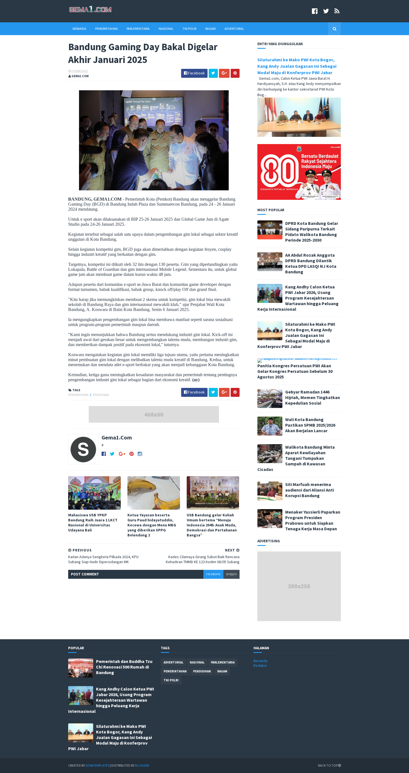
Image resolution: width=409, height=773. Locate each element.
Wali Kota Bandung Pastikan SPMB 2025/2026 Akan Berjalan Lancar (310, 425)
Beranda (79, 28)
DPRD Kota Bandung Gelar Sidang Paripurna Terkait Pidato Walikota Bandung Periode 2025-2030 (311, 231)
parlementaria (223, 662)
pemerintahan (78, 395)
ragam (222, 671)
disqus (231, 574)
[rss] (337, 11)
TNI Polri (189, 28)
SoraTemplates (97, 765)
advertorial (173, 662)
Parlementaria (138, 28)
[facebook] (315, 11)
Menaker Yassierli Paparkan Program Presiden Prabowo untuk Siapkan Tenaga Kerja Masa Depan (312, 520)
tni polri (171, 680)
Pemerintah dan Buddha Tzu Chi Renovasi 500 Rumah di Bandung (124, 666)
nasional (197, 662)
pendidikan (101, 395)
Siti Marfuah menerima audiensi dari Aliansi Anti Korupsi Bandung (309, 490)
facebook (213, 574)
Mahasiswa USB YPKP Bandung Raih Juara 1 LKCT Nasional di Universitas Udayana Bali (92, 522)
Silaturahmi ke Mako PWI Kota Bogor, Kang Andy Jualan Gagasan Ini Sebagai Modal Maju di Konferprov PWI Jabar (297, 66)
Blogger (142, 765)
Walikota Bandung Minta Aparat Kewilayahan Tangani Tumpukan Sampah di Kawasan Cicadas (296, 458)
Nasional (166, 28)
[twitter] (326, 11)
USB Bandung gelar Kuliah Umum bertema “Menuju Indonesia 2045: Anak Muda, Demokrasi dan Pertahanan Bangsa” (212, 525)
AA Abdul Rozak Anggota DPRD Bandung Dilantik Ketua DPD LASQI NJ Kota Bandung (310, 263)
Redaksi (260, 665)
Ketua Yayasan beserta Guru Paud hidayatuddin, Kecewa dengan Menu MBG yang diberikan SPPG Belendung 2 (151, 525)
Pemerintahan (106, 28)
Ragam (210, 28)
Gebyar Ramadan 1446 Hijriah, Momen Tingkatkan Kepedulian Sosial (312, 397)
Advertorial (234, 28)
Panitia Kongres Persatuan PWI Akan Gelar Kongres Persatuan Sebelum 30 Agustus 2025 (294, 371)
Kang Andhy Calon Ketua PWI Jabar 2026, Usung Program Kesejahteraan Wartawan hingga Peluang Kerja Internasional (298, 298)
